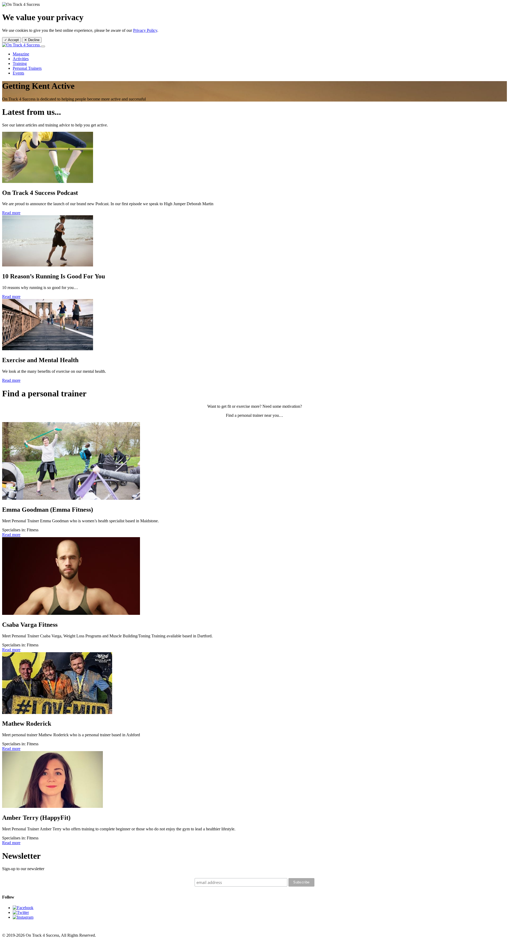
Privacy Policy (145, 30)
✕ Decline (32, 40)
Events (18, 73)
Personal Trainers (27, 68)
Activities (21, 58)
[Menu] (43, 46)
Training (20, 63)
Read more (11, 213)
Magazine (21, 54)
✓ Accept (11, 40)
